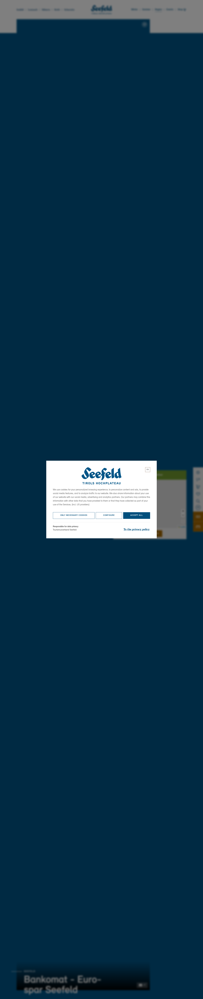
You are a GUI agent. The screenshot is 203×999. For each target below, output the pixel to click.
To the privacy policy (137, 529)
